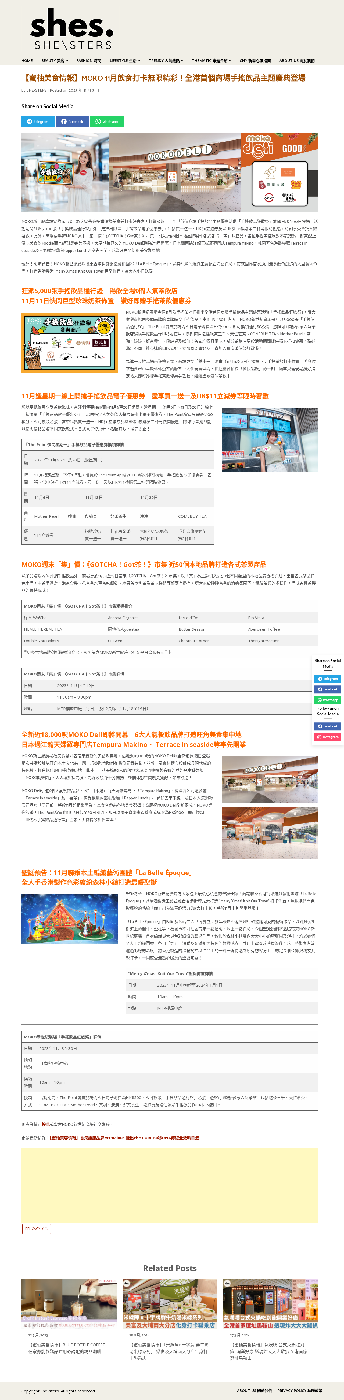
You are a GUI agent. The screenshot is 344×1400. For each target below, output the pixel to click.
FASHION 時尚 (89, 60)
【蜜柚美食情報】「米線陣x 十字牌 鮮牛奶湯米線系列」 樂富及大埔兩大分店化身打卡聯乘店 (169, 1352)
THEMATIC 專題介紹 (210, 60)
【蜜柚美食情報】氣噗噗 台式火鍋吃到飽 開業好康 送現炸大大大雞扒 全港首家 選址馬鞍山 (268, 1352)
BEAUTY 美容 (52, 60)
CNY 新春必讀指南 (255, 60)
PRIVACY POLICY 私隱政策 (300, 1390)
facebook (76, 122)
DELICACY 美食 (36, 1229)
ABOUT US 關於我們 (297, 60)
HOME (27, 60)
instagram (331, 737)
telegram (41, 122)
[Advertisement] (170, 1185)
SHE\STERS (36, 90)
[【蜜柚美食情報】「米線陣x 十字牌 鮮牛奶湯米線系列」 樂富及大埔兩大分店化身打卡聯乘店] (170, 1302)
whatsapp (110, 122)
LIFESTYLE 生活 (123, 60)
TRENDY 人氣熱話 (164, 60)
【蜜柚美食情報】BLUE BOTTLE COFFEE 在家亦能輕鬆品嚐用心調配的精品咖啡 (66, 1348)
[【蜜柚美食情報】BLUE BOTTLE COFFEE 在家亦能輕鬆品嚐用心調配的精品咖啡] (69, 1302)
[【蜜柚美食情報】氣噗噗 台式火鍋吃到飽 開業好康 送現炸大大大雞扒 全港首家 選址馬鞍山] (270, 1302)
